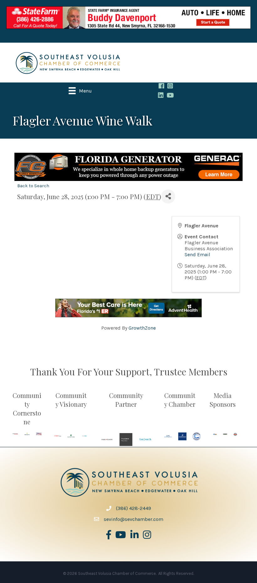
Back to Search (33, 185)
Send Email (197, 254)
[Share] (168, 196)
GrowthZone (142, 328)
